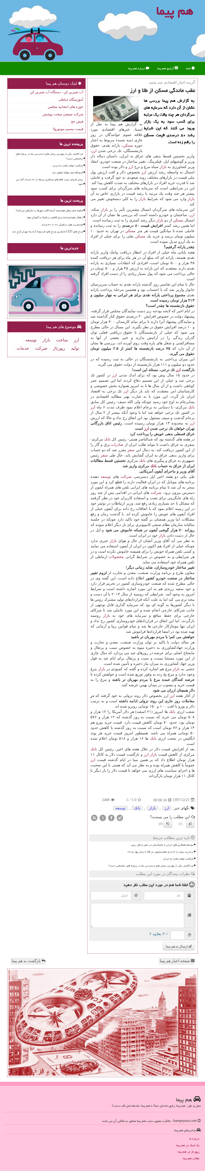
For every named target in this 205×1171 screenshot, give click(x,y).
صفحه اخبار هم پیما (175, 961)
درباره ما (194, 1138)
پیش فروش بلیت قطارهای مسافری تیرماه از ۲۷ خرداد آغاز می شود (49, 182)
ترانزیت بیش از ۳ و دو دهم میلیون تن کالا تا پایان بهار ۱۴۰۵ (160, 851)
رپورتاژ (59, 348)
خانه (189, 68)
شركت (126, 477)
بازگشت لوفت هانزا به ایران (178, 858)
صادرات (117, 445)
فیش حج (77, 121)
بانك (191, 407)
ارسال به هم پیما (177, 946)
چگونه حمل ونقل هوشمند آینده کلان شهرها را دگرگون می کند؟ (49, 210)
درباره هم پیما (137, 68)
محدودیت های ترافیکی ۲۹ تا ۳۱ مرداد (62, 224)
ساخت (62, 340)
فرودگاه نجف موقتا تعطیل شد (67, 172)
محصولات (116, 557)
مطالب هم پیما (191, 1158)
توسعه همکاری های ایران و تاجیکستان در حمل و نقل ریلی (162, 845)
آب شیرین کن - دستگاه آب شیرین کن (56, 92)
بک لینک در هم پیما (187, 1145)
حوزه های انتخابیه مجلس (65, 107)
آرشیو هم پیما (166, 68)
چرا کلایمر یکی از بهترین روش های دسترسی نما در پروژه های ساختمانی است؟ (151, 865)
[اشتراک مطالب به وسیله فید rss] (94, 817)
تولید (75, 348)
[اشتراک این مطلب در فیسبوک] (111, 817)
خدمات (23, 348)
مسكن (128, 145)
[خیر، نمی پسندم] (168, 824)
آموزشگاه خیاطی (70, 99)
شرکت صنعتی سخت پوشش (62, 114)
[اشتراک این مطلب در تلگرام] (120, 817)
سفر (131, 450)
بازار (163, 167)
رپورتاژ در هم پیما (188, 1151)
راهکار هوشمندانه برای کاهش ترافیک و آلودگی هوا (55, 217)
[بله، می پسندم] (190, 824)
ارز (94, 151)
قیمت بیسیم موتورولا (68, 129)
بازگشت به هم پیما (27, 961)
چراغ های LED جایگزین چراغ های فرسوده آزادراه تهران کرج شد (47, 231)
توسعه (106, 477)
